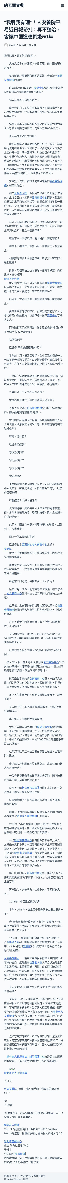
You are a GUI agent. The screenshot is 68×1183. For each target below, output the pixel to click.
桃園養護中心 (54, 282)
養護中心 (39, 87)
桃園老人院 (35, 962)
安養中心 (52, 315)
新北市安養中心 (23, 840)
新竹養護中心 (51, 662)
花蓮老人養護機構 (27, 816)
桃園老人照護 (11, 1125)
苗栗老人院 (13, 942)
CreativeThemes (13, 1179)
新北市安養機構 (23, 852)
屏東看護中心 (44, 726)
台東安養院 (10, 1088)
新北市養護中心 (13, 1141)
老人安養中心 (14, 593)
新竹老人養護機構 (17, 1056)
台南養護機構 (34, 408)
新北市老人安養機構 (15, 1072)
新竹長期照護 (11, 278)
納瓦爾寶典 (14, 5)
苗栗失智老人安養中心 (34, 544)
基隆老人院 (20, 193)
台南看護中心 (34, 873)
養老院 (8, 548)
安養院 (27, 946)
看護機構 (20, 1153)
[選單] (62, 5)
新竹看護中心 (37, 1056)
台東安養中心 (37, 678)
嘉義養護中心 (39, 197)
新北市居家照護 (31, 787)
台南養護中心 (11, 958)
